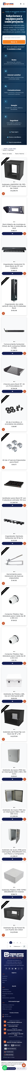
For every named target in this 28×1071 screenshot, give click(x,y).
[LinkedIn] (12, 968)
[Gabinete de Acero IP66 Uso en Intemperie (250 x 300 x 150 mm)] (14, 755)
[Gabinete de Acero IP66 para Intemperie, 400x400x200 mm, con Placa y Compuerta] (14, 835)
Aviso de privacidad (7, 1007)
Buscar (13, 42)
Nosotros (4, 980)
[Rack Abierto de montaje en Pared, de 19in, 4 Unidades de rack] (14, 210)
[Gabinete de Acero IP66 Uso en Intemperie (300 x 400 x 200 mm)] (14, 795)
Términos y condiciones (8, 1005)
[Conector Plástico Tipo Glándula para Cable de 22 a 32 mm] (14, 639)
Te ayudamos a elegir (14, 49)
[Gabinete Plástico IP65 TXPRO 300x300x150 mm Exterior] (14, 875)
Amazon (6, 1014)
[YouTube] (15, 968)
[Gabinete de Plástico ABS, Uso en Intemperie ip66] (14, 679)
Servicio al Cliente (6, 991)
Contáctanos (5, 989)
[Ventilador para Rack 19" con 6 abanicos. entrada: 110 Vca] (14, 484)
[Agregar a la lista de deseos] (3, 193)
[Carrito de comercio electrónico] (20, 3)
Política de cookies (7, 1009)
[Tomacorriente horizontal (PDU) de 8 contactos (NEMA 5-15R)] (14, 330)
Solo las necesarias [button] (10, 1068)
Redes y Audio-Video (10, 148)
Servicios (4, 978)
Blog (3, 982)
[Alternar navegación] (23, 3)
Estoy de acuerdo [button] (21, 1068)
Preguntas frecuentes (7, 993)
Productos (4, 976)
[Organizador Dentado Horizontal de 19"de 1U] (14, 522)
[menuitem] (7, 153)
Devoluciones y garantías (8, 997)
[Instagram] (9, 968)
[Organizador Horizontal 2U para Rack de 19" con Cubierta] (14, 250)
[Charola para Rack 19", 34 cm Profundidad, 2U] (14, 370)
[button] (10, 946)
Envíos (4, 995)
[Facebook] (6, 968)
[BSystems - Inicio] (14, 954)
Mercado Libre (7, 1016)
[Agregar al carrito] (12, 233)
